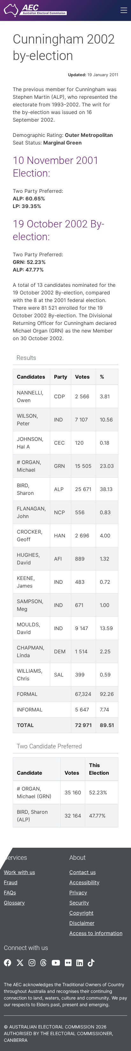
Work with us (19, 872)
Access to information (95, 933)
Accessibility (84, 882)
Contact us (82, 872)
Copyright (81, 913)
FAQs (10, 892)
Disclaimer (81, 923)
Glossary (14, 902)
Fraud (10, 882)
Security (79, 902)
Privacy (78, 892)
